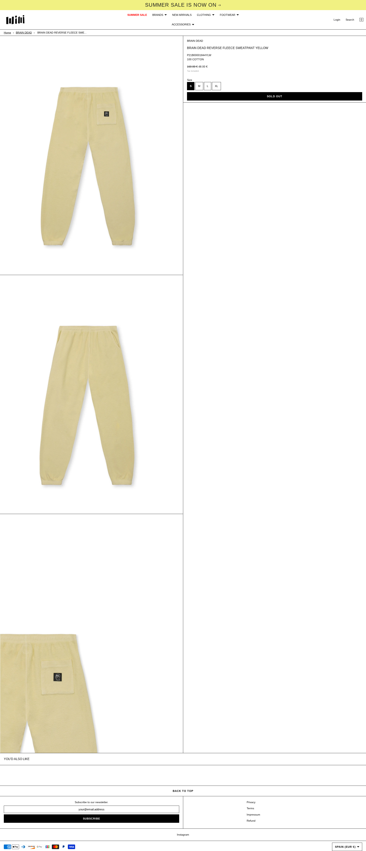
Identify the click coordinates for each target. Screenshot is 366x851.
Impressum (253, 814)
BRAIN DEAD (24, 32)
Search (350, 19)
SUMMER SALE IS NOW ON (181, 5)
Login (337, 19)
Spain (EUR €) (345, 846)
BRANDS (157, 14)
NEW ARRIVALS (182, 14)
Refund (251, 820)
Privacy (251, 802)
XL (216, 86)
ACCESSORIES (181, 24)
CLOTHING (204, 14)
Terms (250, 808)
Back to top (183, 790)
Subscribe (91, 818)
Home (7, 32)
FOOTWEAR (227, 14)
